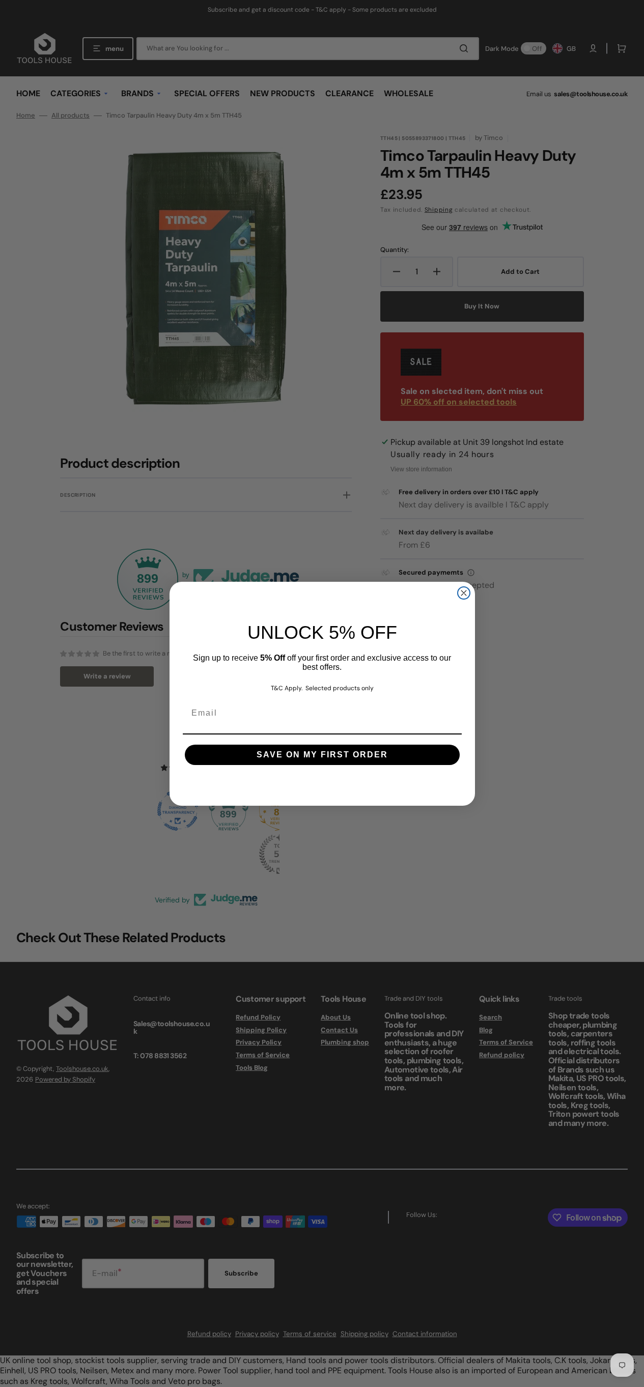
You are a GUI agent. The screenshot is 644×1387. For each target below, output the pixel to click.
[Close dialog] (464, 593)
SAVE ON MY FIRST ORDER (322, 754)
